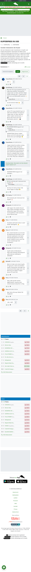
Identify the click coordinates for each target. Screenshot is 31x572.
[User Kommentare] (4, 567)
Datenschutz (15, 512)
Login (17, 71)
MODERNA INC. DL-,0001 (11, 348)
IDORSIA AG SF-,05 (9, 351)
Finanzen (15, 500)
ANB (15, 503)
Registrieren (25, 71)
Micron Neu (8, 345)
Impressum (15, 492)
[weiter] (27, 76)
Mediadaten (15, 495)
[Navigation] (3, 4)
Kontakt (15, 506)
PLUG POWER (8, 354)
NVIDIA (7, 425)
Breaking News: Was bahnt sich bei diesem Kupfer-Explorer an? (17, 163)
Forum (5, 38)
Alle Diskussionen (7, 372)
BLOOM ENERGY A (9, 432)
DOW (22, 1)
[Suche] (28, 4)
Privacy (15, 509)
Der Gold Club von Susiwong (12, 366)
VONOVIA (7, 342)
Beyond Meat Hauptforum (11, 363)
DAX (8, 1)
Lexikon (15, 498)
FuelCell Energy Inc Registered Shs (13, 369)
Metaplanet (8, 360)
